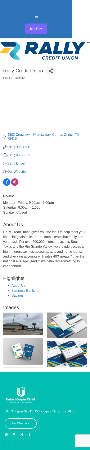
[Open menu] (36, 16)
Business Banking (25, 290)
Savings (18, 295)
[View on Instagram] (14, 184)
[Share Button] (50, 71)
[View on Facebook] (6, 184)
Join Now (36, 28)
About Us (18, 285)
